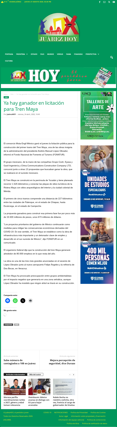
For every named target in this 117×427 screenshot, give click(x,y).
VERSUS (60, 54)
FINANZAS (78, 54)
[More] (63, 130)
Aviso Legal (63, 416)
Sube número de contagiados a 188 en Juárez (19, 362)
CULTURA (9, 61)
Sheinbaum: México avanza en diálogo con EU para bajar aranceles (38, 401)
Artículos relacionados (15, 374)
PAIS (42, 54)
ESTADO (34, 54)
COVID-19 (47, 412)
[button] (111, 57)
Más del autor (35, 374)
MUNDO (50, 54)
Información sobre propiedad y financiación (88, 416)
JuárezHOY (11, 114)
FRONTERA (20, 54)
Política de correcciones (96, 420)
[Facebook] (99, 2)
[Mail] (104, 2)
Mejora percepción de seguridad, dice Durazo (62, 362)
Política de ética (73, 423)
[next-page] (73, 374)
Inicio (6, 94)
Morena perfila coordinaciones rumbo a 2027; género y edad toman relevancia (14, 401)
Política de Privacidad (79, 412)
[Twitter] (109, 2)
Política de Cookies (98, 412)
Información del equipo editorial (71, 420)
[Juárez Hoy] (58, 27)
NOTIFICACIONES (61, 412)
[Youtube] (114, 2)
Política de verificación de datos (94, 423)
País (12, 94)
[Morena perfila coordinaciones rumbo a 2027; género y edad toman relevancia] (15, 387)
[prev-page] (69, 374)
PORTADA (9, 54)
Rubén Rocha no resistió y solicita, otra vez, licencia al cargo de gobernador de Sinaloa (64, 401)
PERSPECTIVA (91, 54)
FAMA (68, 54)
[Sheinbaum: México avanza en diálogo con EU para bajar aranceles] (39, 387)
